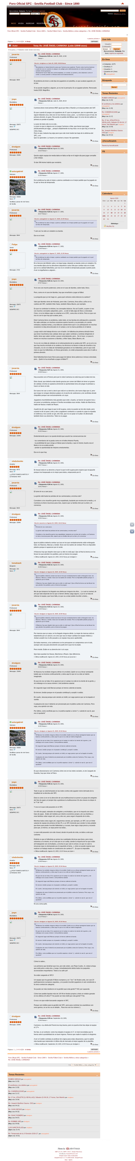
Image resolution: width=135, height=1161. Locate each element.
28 (121, 216)
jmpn (14, 99)
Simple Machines (77, 1151)
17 (108, 213)
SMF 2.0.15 (58, 1151)
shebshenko (17, 461)
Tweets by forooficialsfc (110, 145)
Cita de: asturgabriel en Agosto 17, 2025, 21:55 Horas (51, 219)
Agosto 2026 (114, 198)
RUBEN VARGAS (14, 1079)
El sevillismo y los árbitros (17, 1085)
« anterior (90, 38)
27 (118, 216)
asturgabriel (17, 171)
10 (108, 209)
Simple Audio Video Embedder (68, 1155)
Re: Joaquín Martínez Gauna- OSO (20, 1103)
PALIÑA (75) (110, 226)
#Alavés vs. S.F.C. (120, 13)
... (15, 41)
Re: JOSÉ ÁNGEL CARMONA (49, 54)
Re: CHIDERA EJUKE (16, 1091)
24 (108, 216)
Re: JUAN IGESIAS (15, 1109)
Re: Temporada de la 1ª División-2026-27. (23, 1134)
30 (104, 219)
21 (121, 213)
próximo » (97, 38)
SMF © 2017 (67, 1151)
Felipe (14, 244)
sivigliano (70, 1097)
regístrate (42, 11)
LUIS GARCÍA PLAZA (15, 1127)
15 (125, 209)
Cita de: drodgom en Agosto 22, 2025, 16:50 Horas (50, 572)
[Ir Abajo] (132, 531)
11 (111, 209)
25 (111, 216)
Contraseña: (106, 47)
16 (104, 213)
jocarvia (15, 54)
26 (115, 216)
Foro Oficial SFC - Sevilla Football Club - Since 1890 (44, 3)
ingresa (34, 11)
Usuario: (108, 44)
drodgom (16, 147)
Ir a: (70, 1065)
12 (115, 209)
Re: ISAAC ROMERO (15, 1115)
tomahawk (16, 563)
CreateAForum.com (72, 1153)
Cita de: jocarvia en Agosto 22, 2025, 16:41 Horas (50, 523)
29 (125, 216)
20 (118, 213)
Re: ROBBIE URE (14, 1121)
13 (118, 209)
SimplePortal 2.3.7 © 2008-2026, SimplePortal (68, 1157)
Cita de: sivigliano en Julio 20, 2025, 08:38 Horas (50, 63)
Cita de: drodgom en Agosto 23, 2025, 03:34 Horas (50, 731)
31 (108, 219)
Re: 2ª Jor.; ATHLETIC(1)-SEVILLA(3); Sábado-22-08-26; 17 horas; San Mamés (36, 1097)
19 (115, 213)
